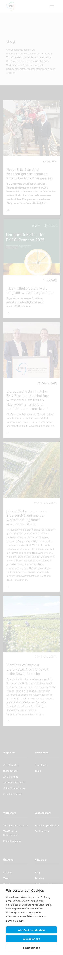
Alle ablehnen (31, 938)
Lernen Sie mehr (15, 920)
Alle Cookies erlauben (31, 930)
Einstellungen (31, 947)
